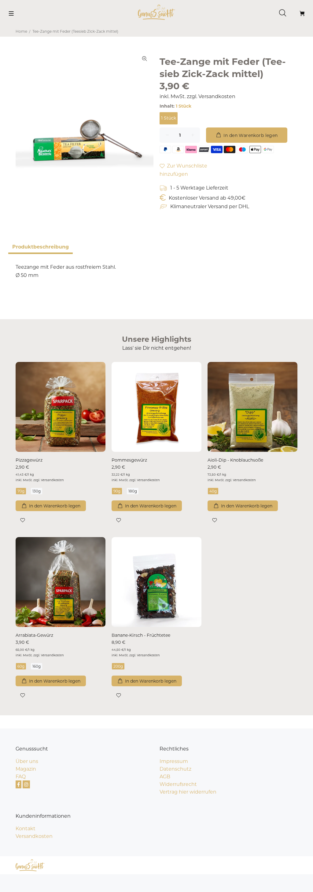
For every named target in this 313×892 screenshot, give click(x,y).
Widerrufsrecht (178, 784)
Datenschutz (175, 769)
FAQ (21, 777)
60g (20, 666)
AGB (165, 777)
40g (213, 491)
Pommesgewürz (129, 460)
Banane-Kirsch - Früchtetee (141, 635)
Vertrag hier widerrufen (188, 792)
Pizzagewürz (29, 460)
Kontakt (25, 828)
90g (116, 491)
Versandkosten (216, 96)
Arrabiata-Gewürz (34, 635)
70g (20, 491)
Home (21, 31)
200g (118, 666)
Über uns (27, 761)
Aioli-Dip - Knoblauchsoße (235, 460)
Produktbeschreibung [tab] (40, 247)
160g (36, 666)
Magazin (26, 769)
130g (36, 491)
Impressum (174, 761)
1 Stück (168, 118)
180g (132, 491)
